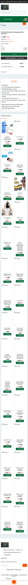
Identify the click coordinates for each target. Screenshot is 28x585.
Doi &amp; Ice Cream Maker (7, 411)
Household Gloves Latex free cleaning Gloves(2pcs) (19, 356)
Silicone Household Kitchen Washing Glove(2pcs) (7, 384)
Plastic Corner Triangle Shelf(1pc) (19, 469)
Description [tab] (14, 81)
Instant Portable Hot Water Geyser (7, 138)
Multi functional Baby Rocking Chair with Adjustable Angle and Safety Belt (19, 246)
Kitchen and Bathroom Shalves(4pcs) (19, 523)
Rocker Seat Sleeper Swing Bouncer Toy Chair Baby (7, 302)
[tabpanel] (14, 97)
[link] (25, 583)
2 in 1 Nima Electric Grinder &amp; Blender (20, 412)
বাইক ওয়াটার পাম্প (19, 137)
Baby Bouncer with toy (7, 243)
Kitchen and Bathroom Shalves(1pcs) (7, 523)
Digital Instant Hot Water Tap (7, 495)
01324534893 (7, 555)
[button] (26, 7)
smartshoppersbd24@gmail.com (12, 552)
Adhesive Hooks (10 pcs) (7, 193)
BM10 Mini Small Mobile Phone (19, 166)
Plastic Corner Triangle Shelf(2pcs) (7, 469)
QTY (2, 46)
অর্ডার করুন (14, 54)
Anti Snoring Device (7, 165)
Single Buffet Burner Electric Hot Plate (20, 383)
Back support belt (7, 218)
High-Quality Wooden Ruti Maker (19, 441)
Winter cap (20, 217)
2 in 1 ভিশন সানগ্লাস (19, 193)
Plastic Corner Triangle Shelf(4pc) (19, 495)
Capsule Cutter (7, 440)
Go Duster (19, 300)
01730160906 (14, 58)
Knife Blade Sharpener (7, 329)
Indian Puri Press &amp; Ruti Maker (20, 329)
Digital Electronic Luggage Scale (7, 356)
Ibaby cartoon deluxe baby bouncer (19, 275)
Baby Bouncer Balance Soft (7, 274)
